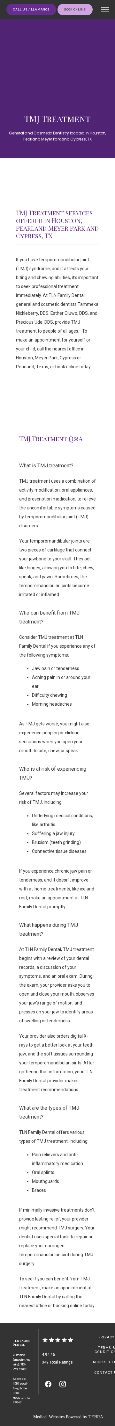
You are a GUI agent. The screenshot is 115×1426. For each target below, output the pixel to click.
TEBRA (95, 1417)
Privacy (106, 1337)
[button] (105, 10)
